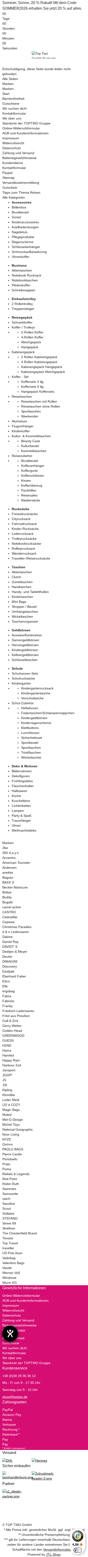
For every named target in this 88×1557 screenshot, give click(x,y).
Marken (8, 84)
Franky (7, 1006)
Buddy (7, 897)
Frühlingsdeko (22, 781)
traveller (8, 1248)
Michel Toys (11, 1124)
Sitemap (8, 178)
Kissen (26, 480)
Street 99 (9, 1223)
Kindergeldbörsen (25, 650)
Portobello (9, 1159)
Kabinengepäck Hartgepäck (41, 367)
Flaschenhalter (23, 786)
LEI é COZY (11, 1105)
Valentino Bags (13, 1263)
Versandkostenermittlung (20, 182)
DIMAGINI (9, 961)
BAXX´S (8, 882)
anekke (7, 872)
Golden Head (12, 1031)
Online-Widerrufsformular (21, 128)
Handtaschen (21, 587)
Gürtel (16, 217)
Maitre (7, 1115)
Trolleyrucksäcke (24, 538)
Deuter (7, 956)
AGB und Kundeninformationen (25, 133)
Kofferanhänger (32, 466)
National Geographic (17, 1129)
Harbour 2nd (11, 1065)
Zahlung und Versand (18, 153)
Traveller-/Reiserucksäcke (31, 558)
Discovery (9, 966)
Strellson (8, 1228)
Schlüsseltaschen (25, 660)
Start (5, 94)
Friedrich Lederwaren (18, 1011)
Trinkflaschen (31, 752)
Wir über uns (11, 118)
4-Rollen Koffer (32, 337)
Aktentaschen (22, 270)
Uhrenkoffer (20, 257)
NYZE (6, 1139)
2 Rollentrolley (22, 304)
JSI (4, 1085)
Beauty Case (30, 441)
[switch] (77, 1550)
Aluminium (19, 421)
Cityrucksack (21, 519)
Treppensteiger (23, 309)
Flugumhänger (23, 426)
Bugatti (7, 902)
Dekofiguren (21, 776)
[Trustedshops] (44, 1476)
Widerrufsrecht (13, 143)
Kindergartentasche (35, 693)
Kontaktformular (14, 113)
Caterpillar (10, 917)
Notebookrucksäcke (26, 543)
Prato (6, 1164)
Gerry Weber (12, 1026)
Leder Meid (10, 1100)
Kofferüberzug (31, 485)
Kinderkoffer (21, 431)
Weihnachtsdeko (24, 830)
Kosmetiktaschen (33, 451)
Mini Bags (19, 602)
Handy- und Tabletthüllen (30, 592)
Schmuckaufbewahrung (29, 252)
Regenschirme (22, 242)
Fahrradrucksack (24, 524)
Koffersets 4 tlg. (32, 386)
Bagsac (7, 877)
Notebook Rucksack (26, 275)
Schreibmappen (23, 290)
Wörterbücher (31, 757)
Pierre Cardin (12, 1154)
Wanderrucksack (24, 553)
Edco (6, 981)
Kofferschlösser (32, 475)
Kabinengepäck (23, 352)
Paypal (7, 173)
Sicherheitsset (31, 738)
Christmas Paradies (16, 927)
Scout (6, 1208)
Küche (16, 796)
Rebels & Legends (16, 1174)
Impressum (10, 138)
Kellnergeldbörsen (25, 655)
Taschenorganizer (25, 621)
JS (4, 1080)
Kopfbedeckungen (25, 227)
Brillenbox (19, 207)
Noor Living (10, 1134)
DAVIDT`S (9, 947)
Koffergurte (29, 470)
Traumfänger (21, 820)
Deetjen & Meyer (14, 951)
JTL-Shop (53, 1554)
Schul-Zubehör (23, 703)
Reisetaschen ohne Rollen (40, 406)
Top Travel (10, 1243)
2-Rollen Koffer (32, 332)
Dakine (7, 937)
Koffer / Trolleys (23, 327)
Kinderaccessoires (25, 222)
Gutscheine (10, 103)
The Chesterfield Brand (19, 1233)
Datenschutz (11, 148)
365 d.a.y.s (10, 853)
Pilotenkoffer (21, 285)
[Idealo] (14, 1494)
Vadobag (8, 1258)
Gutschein (9, 187)
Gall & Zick (10, 1021)
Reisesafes (29, 495)
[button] (44, 1288)
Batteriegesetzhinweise (19, 158)
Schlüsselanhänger (26, 247)
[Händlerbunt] (17, 1475)
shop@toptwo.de (14, 1397)
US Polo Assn (12, 1253)
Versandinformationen (59, 1549)
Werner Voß (11, 1273)
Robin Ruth (10, 1184)
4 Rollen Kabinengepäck (39, 362)
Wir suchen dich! (14, 108)
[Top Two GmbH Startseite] (44, 54)
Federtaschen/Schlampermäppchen (47, 713)
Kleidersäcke (30, 500)
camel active (11, 907)
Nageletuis (19, 232)
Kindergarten (21, 683)
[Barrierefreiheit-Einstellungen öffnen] (10, 1333)
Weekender (29, 416)
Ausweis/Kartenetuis (27, 635)
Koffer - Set (20, 377)
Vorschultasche (32, 698)
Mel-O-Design (12, 1119)
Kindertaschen (22, 597)
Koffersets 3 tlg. (32, 382)
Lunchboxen (30, 733)
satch (6, 1199)
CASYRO (9, 912)
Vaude (7, 1268)
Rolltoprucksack (23, 548)
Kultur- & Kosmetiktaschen (31, 436)
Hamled (8, 1055)
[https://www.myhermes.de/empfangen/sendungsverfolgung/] (39, 1460)
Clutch (16, 577)
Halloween (19, 791)
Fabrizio (8, 1001)
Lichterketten (21, 806)
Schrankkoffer (22, 322)
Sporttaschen (31, 411)
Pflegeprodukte (23, 237)
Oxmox (7, 1144)
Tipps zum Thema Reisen (21, 192)
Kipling (7, 1090)
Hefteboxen (29, 708)
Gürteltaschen (22, 582)
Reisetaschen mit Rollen (39, 401)
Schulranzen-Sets (25, 673)
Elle (5, 986)
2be (5, 848)
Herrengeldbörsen (25, 645)
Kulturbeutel (30, 446)
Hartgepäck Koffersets (37, 391)
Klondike (8, 1095)
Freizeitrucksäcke (25, 514)
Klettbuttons (30, 728)
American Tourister (16, 863)
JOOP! (7, 1075)
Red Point (9, 1179)
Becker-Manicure (15, 887)
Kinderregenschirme (36, 723)
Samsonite (10, 1194)
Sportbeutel (29, 742)
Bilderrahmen (22, 771)
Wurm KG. (10, 1283)
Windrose (9, 1278)
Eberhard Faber (14, 976)
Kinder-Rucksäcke (25, 529)
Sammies (9, 1189)
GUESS (8, 1040)
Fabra (6, 996)
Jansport (8, 1070)
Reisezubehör (22, 456)
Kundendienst (12, 163)
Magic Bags (11, 1110)
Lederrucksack (23, 534)
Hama (6, 1050)
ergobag (8, 991)
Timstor (7, 1238)
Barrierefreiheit (13, 98)
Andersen (9, 867)
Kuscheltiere (21, 801)
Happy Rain (11, 1060)
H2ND (6, 1045)
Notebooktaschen (25, 280)
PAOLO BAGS (12, 1149)
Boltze (6, 892)
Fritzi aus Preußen (16, 1016)
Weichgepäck (31, 342)
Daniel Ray (10, 942)
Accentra (8, 858)
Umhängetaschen (25, 611)
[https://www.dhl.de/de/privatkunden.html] (7, 1460)
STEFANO (10, 1218)
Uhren (16, 825)
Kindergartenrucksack (37, 688)
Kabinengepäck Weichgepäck (43, 372)
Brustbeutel (20, 212)
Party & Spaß (21, 815)
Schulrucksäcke (23, 678)
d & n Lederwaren (15, 932)
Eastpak (8, 971)
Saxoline (8, 1203)
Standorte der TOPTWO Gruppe (26, 123)
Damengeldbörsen (25, 640)
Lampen (18, 811)
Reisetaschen (22, 396)
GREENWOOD (13, 1035)
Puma (6, 1169)
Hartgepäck (29, 347)
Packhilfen (28, 490)
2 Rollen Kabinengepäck (39, 357)
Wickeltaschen (22, 616)
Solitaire (8, 1213)
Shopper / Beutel (24, 606)
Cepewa (8, 922)
